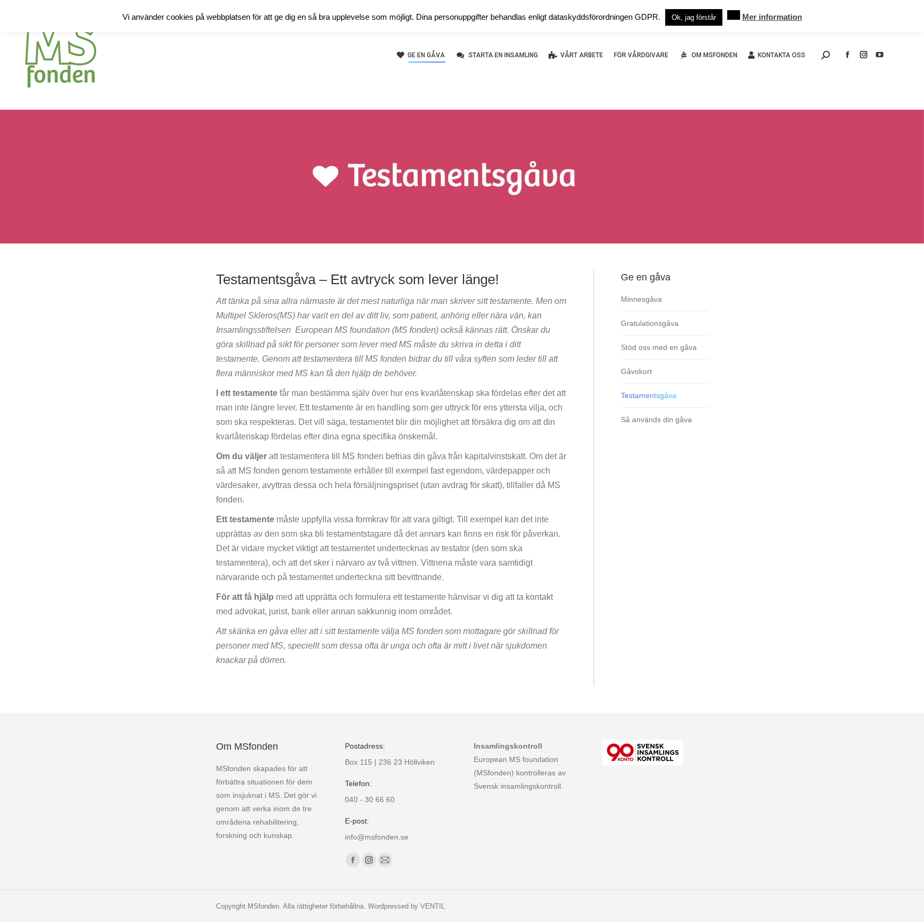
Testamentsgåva (648, 395)
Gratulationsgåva (650, 323)
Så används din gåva (656, 419)
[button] (733, 15)
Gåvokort (636, 371)
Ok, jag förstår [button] (694, 17)
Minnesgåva (641, 299)
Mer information (772, 16)
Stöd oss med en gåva (659, 347)
